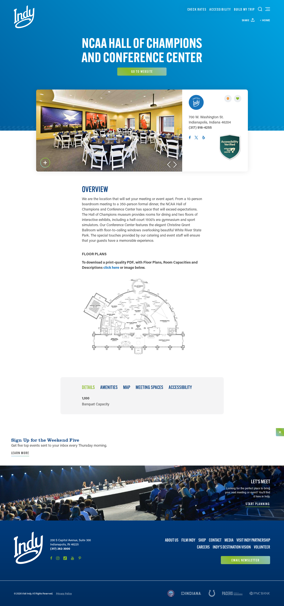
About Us (171, 540)
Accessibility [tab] (180, 387)
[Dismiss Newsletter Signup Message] (280, 432)
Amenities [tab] (109, 387)
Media (228, 540)
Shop (202, 540)
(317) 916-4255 (200, 127)
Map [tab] (126, 387)
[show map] (228, 98)
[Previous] (169, 164)
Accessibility (220, 9)
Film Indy (188, 540)
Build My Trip (244, 9)
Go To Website (142, 71)
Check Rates (197, 9)
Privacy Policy (64, 593)
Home (266, 20)
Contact (215, 540)
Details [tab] (88, 387)
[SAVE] (237, 98)
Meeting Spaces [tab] (149, 387)
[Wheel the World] (229, 147)
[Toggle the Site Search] (260, 9)
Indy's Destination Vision (232, 547)
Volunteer (262, 547)
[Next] (175, 164)
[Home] (24, 16)
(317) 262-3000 (60, 548)
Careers (203, 547)
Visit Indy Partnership (253, 540)
